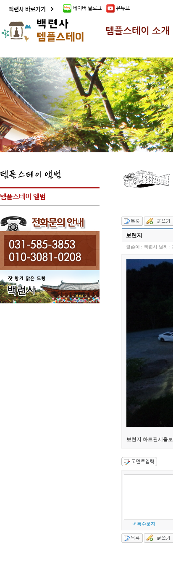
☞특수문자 (143, 523)
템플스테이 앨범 (23, 197)
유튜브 (122, 8)
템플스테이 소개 (137, 30)
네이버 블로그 (87, 8)
